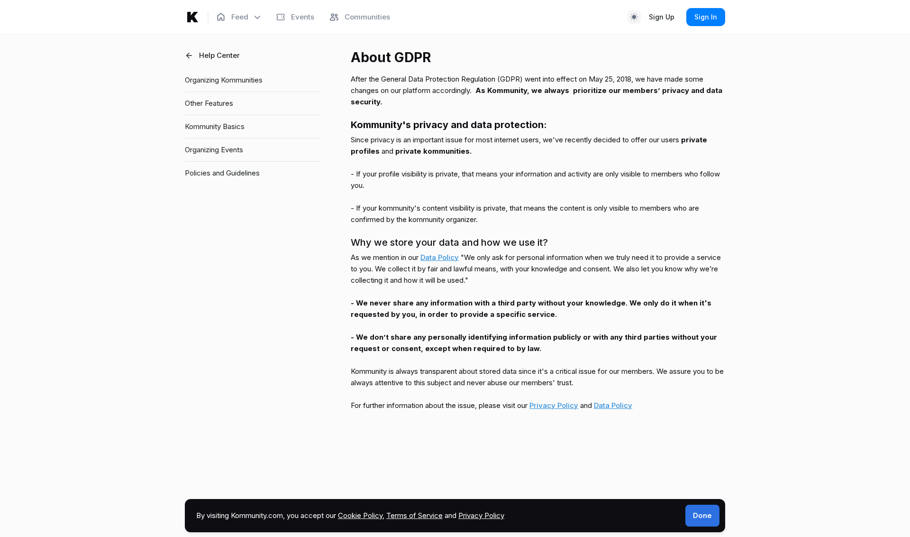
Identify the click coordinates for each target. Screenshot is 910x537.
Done (702, 515)
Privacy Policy (553, 405)
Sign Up (661, 17)
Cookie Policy (360, 515)
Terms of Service (414, 515)
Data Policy (439, 257)
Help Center (219, 55)
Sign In (705, 17)
